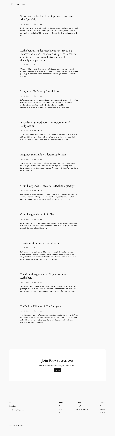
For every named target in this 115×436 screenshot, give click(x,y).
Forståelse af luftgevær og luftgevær (40, 243)
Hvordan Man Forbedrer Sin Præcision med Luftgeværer (45, 124)
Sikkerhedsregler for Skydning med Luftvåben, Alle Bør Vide (46, 18)
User (35, 24)
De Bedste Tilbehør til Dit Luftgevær (41, 306)
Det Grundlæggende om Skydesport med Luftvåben (43, 276)
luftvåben (21, 4)
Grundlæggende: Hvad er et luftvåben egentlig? (47, 186)
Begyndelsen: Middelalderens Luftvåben (43, 154)
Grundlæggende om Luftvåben (37, 214)
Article (40, 24)
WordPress (21, 426)
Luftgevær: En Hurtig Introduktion (40, 91)
